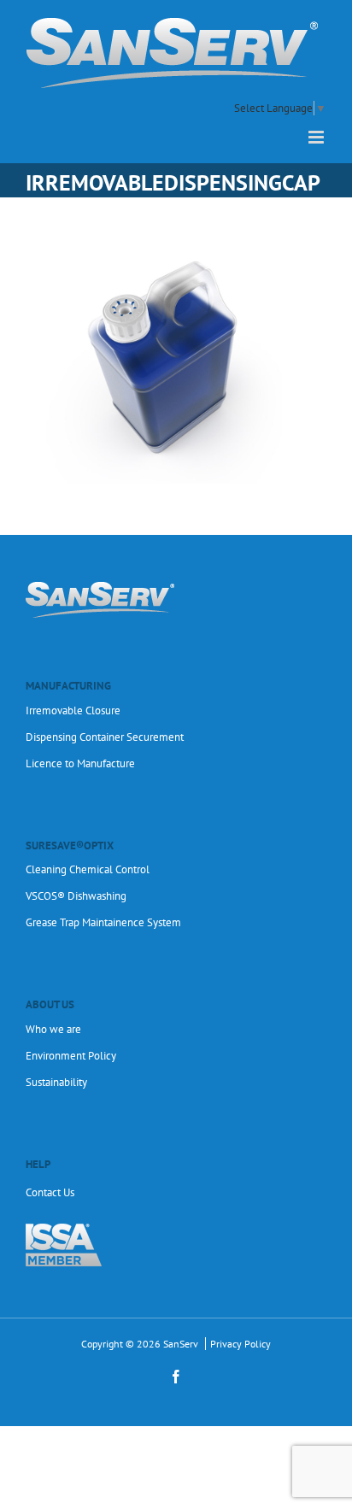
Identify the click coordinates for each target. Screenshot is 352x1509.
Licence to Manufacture (80, 763)
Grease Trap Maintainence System (103, 922)
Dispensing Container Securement (105, 737)
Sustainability (56, 1082)
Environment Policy (71, 1055)
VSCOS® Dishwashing (76, 896)
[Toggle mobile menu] (317, 137)
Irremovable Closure (73, 710)
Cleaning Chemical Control (88, 869)
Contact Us (50, 1192)
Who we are (53, 1029)
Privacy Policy (240, 1343)
